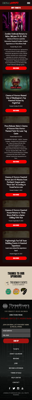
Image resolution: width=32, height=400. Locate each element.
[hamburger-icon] (28, 3)
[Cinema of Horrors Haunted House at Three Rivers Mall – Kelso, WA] (9, 3)
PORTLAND (4, 318)
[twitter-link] (14, 388)
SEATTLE (13, 318)
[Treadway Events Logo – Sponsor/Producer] (16, 283)
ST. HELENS (21, 318)
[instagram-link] (18, 388)
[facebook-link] (9, 388)
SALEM (29, 318)
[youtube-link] (22, 388)
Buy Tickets (16, 7)
